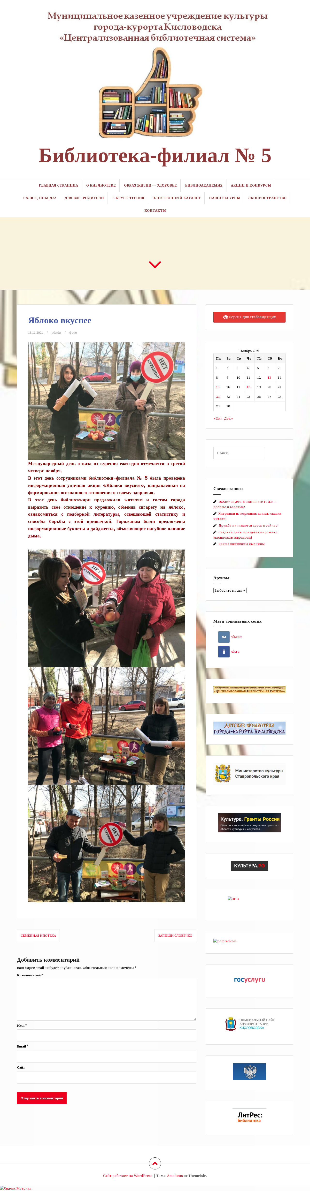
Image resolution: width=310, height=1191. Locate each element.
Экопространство (267, 198)
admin (56, 332)
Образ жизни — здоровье (150, 185)
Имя (22, 1025)
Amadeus (175, 1175)
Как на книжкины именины (241, 544)
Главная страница (58, 185)
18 (248, 387)
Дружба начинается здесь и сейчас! (248, 525)
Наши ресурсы (224, 198)
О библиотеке (101, 185)
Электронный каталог (177, 198)
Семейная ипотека (38, 935)
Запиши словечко (175, 935)
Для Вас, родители (84, 198)
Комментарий (30, 975)
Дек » (228, 418)
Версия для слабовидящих (252, 317)
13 (269, 377)
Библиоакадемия (204, 185)
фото (73, 332)
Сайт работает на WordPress (127, 1175)
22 (217, 396)
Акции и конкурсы (251, 185)
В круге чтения (128, 198)
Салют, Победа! (39, 198)
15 (217, 387)
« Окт (217, 418)
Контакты (155, 210)
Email (22, 1046)
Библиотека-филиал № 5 (155, 155)
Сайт (21, 1067)
